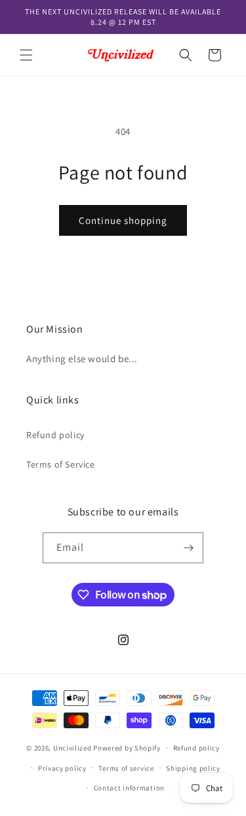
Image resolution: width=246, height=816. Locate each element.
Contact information (129, 787)
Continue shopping (123, 220)
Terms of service (126, 768)
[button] (26, 55)
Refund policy (55, 435)
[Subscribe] (188, 547)
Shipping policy (193, 768)
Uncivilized (72, 747)
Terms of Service (60, 464)
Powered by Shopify (127, 747)
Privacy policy (62, 768)
